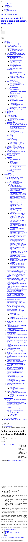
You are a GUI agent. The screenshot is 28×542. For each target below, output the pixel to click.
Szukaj (2, 37)
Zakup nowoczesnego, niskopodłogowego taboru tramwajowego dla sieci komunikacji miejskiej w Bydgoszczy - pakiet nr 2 (18, 192)
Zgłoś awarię (13, 415)
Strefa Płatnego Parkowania (10, 154)
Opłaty (8, 158)
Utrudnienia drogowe (12, 115)
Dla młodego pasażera (12, 108)
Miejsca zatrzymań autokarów (17, 143)
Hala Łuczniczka (14, 140)
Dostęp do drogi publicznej (13, 391)
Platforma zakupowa (11, 332)
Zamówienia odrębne (12, 333)
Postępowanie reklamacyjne (16, 104)
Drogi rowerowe (13, 118)
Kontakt (5, 11)
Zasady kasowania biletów (16, 68)
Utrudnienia (6, 5)
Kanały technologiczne (12, 175)
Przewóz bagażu (13, 95)
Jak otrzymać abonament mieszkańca (15, 381)
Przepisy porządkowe (15, 93)
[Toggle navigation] (1, 1)
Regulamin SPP (10, 171)
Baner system (10, 135)
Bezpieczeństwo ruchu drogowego (15, 123)
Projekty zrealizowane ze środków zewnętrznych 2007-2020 (15, 178)
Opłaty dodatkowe (14, 163)
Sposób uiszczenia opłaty (15, 159)
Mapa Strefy (9, 157)
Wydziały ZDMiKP (14, 412)
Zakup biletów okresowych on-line (18, 74)
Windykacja (9, 384)
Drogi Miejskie (7, 112)
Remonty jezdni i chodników (13, 153)
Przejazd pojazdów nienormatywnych (15, 376)
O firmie (9, 411)
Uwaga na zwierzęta (14, 131)
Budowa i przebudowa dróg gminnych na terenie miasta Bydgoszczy (16, 208)
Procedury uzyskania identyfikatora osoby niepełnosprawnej (18, 165)
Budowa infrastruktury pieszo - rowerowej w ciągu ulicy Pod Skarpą (18, 231)
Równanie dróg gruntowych (13, 144)
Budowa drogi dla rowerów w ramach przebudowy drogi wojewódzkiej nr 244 (17, 204)
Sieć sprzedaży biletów (15, 70)
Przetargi (9, 324)
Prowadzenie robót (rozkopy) (13, 359)
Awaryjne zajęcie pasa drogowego (15, 372)
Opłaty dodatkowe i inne (15, 66)
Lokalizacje (12, 136)
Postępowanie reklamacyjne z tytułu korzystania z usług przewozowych (15, 370)
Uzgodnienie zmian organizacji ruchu (15, 383)
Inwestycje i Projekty (9, 174)
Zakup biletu (10, 69)
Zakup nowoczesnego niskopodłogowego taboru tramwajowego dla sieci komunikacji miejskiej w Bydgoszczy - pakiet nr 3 (18, 187)
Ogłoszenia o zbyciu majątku (13, 348)
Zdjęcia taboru (10, 111)
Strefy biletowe (13, 64)
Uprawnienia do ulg (14, 89)
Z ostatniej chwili (8, 6)
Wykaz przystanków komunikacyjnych (16, 54)
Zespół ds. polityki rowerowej (17, 119)
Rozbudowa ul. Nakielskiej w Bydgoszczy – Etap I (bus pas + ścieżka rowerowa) (17, 220)
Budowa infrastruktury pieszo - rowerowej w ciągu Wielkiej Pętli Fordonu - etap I (17, 267)
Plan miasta (9, 120)
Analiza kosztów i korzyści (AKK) (15, 46)
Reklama (9, 352)
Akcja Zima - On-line (12, 418)
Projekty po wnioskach (15, 314)
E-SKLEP (9, 173)
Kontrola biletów (14, 103)
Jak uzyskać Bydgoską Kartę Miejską (15, 350)
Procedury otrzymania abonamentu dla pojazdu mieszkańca (18, 168)
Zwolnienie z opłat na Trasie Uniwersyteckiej (16, 101)
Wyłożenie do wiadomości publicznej (15, 310)
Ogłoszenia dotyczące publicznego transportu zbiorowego (15, 328)
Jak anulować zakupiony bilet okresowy (16, 380)
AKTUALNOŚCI (8, 3)
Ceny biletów (7, 9)
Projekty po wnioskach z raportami (18, 315)
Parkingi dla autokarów (12, 139)
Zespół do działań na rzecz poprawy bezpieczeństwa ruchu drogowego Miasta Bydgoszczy (18, 126)
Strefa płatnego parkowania (10, 10)
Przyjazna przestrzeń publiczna (14, 146)
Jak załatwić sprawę (8, 349)
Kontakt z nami (13, 414)
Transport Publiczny (8, 42)
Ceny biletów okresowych (16, 60)
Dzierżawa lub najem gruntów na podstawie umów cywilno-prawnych (17, 354)
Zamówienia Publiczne (9, 320)
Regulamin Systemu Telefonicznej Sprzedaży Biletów (18, 98)
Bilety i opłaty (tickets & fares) (14, 56)
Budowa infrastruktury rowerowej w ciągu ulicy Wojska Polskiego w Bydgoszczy (18, 261)
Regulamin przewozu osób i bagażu (18, 107)
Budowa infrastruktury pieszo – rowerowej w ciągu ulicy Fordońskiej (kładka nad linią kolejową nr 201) (18, 251)
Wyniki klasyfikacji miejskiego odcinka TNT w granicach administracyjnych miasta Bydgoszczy (17, 149)
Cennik (11, 161)
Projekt (11, 138)
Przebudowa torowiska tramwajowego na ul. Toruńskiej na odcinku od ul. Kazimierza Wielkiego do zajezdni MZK (18, 225)
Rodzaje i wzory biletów (15, 62)
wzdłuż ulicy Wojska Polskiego (15, 460)
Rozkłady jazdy (7, 7)
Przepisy (9, 88)
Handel (8, 385)
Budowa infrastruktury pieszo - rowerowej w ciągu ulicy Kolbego (18, 234)
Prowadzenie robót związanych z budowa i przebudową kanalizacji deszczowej (17, 361)
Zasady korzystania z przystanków (15, 367)
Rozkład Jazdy (10, 48)
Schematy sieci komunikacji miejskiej (15, 53)
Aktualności (6, 41)
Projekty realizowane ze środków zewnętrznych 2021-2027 (14, 183)
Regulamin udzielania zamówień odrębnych (17, 330)
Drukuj (2, 441)
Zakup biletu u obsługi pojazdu (17, 77)
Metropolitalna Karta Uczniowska (15, 109)
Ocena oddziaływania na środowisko (18, 318)
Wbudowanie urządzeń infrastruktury (15, 363)
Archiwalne (12, 317)
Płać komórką (10, 170)
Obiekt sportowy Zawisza (16, 142)
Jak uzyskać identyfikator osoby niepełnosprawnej (14, 378)
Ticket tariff (12, 61)
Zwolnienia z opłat (14, 162)
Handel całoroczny (14, 387)
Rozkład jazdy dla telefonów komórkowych (16, 51)
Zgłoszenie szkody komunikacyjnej (15, 368)
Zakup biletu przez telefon (16, 76)
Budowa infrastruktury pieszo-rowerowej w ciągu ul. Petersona (17, 264)
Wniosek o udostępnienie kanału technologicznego (14, 374)
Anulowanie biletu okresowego (17, 105)
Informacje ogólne (11, 45)
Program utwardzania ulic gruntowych (16, 151)
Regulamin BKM (14, 87)
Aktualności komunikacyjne (13, 44)
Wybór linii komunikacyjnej (16, 49)
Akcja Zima (6, 416)
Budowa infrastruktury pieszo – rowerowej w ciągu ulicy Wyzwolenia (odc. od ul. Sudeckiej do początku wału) (18, 256)
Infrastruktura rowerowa (12, 116)
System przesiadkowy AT (16, 65)
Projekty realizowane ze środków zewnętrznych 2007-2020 (14, 180)
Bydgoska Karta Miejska (12, 81)
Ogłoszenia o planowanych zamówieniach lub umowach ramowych (17, 326)
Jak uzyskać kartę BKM (15, 83)
